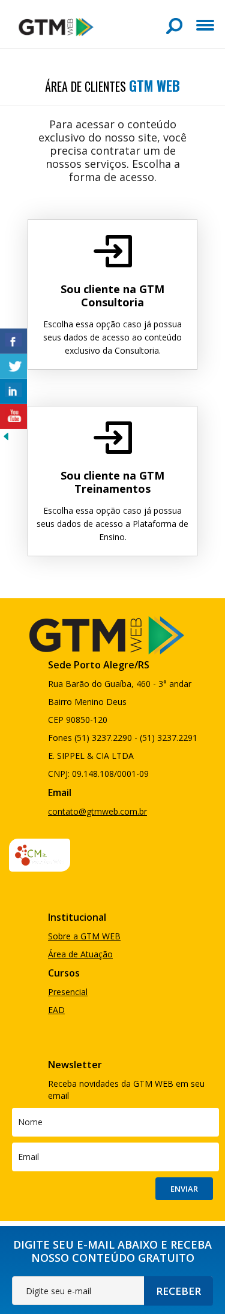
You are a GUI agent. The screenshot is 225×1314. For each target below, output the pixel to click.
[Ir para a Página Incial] (56, 26)
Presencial (68, 991)
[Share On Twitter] (13, 366)
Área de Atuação (80, 954)
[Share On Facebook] (13, 341)
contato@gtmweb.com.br (97, 811)
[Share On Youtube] (13, 416)
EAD (56, 1009)
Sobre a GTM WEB (84, 936)
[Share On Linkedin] (13, 391)
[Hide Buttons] (6, 435)
